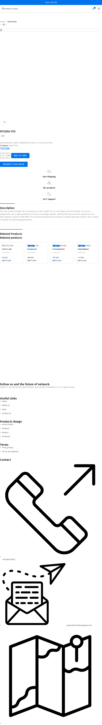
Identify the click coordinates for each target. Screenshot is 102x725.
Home (2, 21)
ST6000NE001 (83, 249)
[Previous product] (1, 24)
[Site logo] (10, 8)
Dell (2, 136)
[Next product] (6, 24)
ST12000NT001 (58, 249)
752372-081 (7, 249)
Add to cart (20, 155)
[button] (6, 261)
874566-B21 (32, 249)
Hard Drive (12, 21)
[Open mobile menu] (98, 8)
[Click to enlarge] (4, 122)
